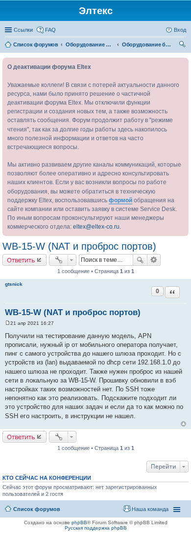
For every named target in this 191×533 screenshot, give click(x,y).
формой (120, 200)
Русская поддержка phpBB (96, 528)
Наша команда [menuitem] (150, 509)
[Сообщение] (7, 323)
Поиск (140, 260)
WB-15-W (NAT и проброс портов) (79, 246)
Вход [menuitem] (180, 30)
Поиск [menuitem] (183, 45)
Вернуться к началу (183, 423)
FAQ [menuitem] (50, 30)
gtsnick (14, 284)
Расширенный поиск (154, 260)
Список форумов (36, 509)
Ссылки (23, 30)
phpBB (79, 522)
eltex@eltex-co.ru (96, 226)
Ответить (21, 260)
